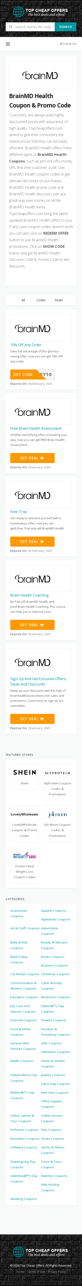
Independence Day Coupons (23, 1077)
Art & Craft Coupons (25, 928)
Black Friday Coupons (18, 959)
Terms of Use (36, 1272)
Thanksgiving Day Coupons (23, 1164)
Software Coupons (23, 1147)
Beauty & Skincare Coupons (54, 945)
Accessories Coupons (18, 913)
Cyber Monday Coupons (51, 985)
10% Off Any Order (26, 344)
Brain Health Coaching (29, 595)
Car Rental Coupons (24, 974)
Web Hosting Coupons (50, 1187)
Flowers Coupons (53, 1020)
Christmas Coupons (55, 974)
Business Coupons (54, 965)
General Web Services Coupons (23, 1046)
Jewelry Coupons (53, 1075)
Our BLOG (69, 43)
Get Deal (30, 458)
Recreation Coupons (25, 1139)
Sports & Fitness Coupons (52, 1150)
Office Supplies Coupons (51, 1104)
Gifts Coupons (51, 1043)
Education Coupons (24, 997)
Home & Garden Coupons (53, 1063)
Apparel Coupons (53, 911)
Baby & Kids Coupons (19, 945)
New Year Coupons (55, 1092)
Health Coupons (21, 1061)
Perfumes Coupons (24, 1130)
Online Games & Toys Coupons (22, 1118)
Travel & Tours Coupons (51, 1164)
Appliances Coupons (56, 919)
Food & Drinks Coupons (20, 1032)
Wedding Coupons (23, 1199)
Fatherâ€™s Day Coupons (52, 1009)
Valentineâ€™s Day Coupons (23, 1178)
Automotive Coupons (49, 931)
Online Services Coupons (52, 1118)
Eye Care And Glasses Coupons (23, 1009)
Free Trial (18, 511)
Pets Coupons (51, 1130)
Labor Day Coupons (55, 1084)
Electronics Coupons (55, 997)
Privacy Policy (57, 1272)
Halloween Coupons (55, 1052)
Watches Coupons (54, 1176)
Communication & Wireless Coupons (23, 985)
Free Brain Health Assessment (36, 428)
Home (20, 1272)
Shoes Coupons (52, 1139)
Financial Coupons (23, 1020)
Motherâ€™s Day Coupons (22, 1095)
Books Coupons (52, 957)
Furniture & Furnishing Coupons (55, 1032)
